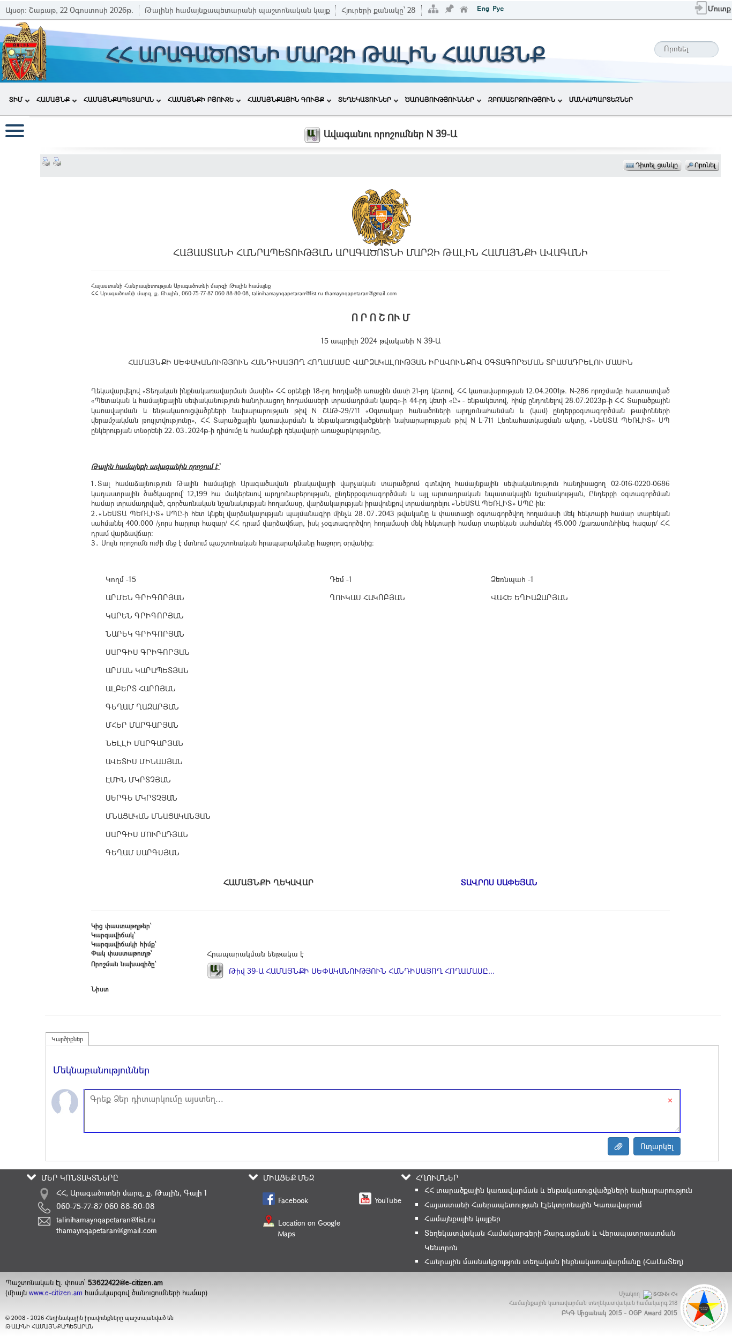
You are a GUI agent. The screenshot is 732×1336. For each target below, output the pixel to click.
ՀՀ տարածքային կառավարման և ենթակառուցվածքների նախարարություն (558, 1190)
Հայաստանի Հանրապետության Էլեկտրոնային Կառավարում (533, 1204)
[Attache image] (618, 1146)
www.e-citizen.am (56, 1292)
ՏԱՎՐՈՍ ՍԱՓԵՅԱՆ (499, 882)
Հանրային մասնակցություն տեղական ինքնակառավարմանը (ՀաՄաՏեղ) (553, 1261)
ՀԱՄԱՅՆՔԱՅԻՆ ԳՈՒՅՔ (286, 99)
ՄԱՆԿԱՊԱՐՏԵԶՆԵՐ (601, 99)
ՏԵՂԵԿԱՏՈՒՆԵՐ (364, 99)
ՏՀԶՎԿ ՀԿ (665, 1293)
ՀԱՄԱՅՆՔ (53, 99)
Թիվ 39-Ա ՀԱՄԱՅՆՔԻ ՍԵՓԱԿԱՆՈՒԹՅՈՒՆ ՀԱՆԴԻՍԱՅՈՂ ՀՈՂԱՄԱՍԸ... (361, 971)
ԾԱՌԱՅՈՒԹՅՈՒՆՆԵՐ (439, 99)
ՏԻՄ (16, 99)
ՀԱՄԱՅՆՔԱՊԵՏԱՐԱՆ (119, 99)
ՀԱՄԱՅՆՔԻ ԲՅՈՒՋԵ (201, 99)
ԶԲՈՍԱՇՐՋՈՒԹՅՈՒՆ (521, 99)
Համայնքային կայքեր (462, 1218)
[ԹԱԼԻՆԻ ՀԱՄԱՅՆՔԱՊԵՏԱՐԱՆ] (24, 50)
